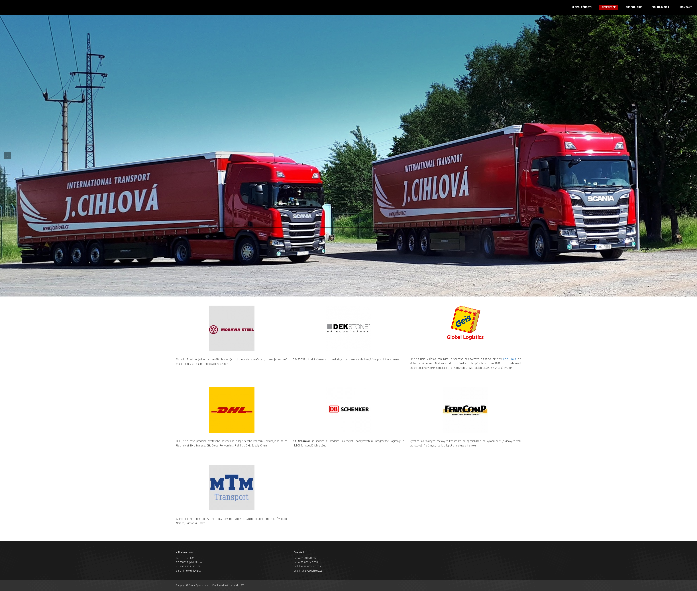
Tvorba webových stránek (225, 585)
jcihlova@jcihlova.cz (311, 570)
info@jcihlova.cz (192, 570)
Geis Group (510, 359)
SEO (242, 585)
